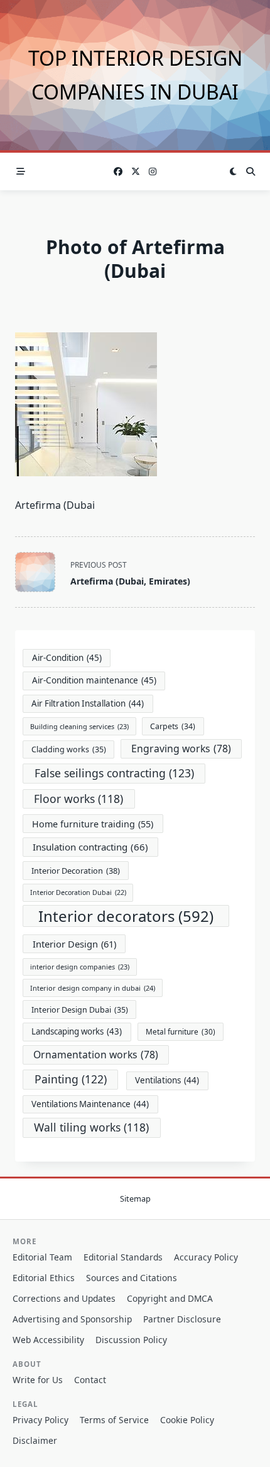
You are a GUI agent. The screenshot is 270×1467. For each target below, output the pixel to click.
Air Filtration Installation (87, 703)
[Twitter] (135, 171)
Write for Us (38, 1380)
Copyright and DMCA (170, 1298)
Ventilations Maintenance (90, 1104)
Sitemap (135, 1198)
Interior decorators (125, 916)
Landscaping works (76, 1031)
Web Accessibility (48, 1340)
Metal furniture (180, 1031)
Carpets (172, 726)
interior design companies (79, 966)
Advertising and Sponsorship (72, 1319)
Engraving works (181, 748)
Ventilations (167, 1080)
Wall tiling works (91, 1127)
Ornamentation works (95, 1054)
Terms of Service (114, 1420)
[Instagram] (152, 171)
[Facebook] (118, 171)
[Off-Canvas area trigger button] (20, 171)
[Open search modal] (250, 171)
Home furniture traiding (92, 824)
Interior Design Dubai (79, 1009)
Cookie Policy (187, 1420)
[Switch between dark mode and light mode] (233, 171)
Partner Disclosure (182, 1319)
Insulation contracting (90, 847)
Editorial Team (42, 1257)
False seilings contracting (114, 772)
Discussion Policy (131, 1340)
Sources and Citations (131, 1278)
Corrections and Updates (64, 1298)
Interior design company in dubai (92, 988)
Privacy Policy (40, 1420)
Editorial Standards (123, 1257)
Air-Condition (67, 657)
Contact (90, 1380)
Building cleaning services (79, 726)
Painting (71, 1078)
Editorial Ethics (44, 1278)
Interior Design (74, 944)
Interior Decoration (75, 870)
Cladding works (68, 749)
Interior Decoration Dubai (78, 892)
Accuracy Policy (206, 1257)
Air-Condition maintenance (94, 680)
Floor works (78, 798)
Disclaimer (35, 1440)
